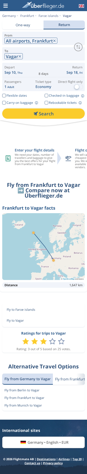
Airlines (64, 459)
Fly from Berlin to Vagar (21, 390)
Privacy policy (53, 463)
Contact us (32, 463)
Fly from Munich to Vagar (23, 405)
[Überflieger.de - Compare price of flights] (43, 5)
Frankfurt (27, 16)
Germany (9, 16)
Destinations (46, 459)
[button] (5, 6)
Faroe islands (48, 16)
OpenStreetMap (68, 279)
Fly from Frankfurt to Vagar (24, 398)
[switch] (78, 47)
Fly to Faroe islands (21, 309)
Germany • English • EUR (48, 442)
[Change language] (81, 6)
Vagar (67, 16)
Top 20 (77, 459)
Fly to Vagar (15, 320)
